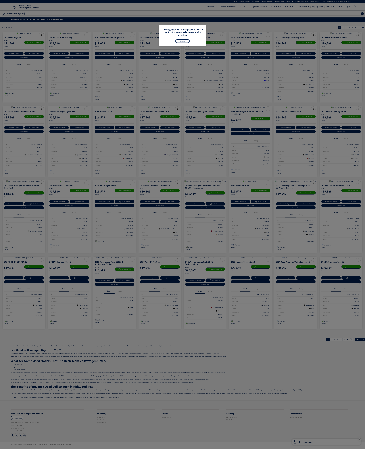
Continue (182, 41)
